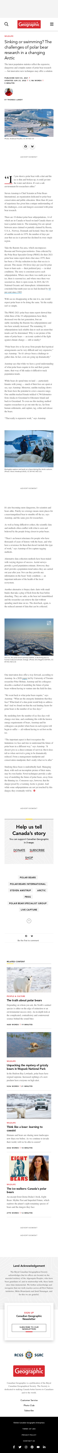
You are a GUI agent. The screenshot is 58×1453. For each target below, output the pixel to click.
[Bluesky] (32, 146)
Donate (19, 850)
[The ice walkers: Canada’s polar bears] (29, 1186)
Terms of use (29, 1429)
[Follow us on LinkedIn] (44, 1447)
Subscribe (37, 850)
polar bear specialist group (27, 903)
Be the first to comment (28, 940)
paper (24, 678)
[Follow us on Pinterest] (32, 1447)
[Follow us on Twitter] (20, 1447)
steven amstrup (20, 890)
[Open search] (6, 24)
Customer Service (29, 1400)
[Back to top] (29, 921)
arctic (41, 890)
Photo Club (29, 1405)
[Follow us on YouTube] (38, 1447)
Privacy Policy (29, 1435)
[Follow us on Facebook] (14, 1447)
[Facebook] (25, 146)
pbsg (28, 896)
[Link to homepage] (29, 24)
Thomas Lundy (15, 99)
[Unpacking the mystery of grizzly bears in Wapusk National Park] (29, 1061)
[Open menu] (51, 24)
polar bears (28, 877)
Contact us (29, 1441)
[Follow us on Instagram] (26, 1447)
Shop (29, 857)
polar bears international (28, 884)
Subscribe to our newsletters (29, 1328)
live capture (29, 909)
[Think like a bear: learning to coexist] (29, 1123)
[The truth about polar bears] (29, 998)
